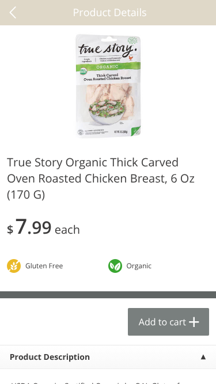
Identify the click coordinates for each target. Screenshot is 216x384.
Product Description (50, 357)
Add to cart (162, 321)
